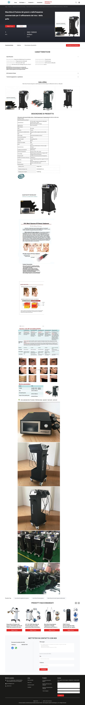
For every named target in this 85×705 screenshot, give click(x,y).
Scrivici (21, 26)
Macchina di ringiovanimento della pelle (47, 688)
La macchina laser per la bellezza (46, 681)
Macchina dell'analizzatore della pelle (47, 684)
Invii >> (60, 695)
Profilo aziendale (30, 680)
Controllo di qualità (31, 684)
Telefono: (42, 662)
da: (40, 656)
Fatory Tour (29, 682)
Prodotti (10, 6)
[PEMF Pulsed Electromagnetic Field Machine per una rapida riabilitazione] (71, 614)
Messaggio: (42, 641)
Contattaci (43, 669)
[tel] (19, 648)
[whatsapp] (16, 648)
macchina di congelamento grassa (22, 598)
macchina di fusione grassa (38, 598)
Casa (6, 6)
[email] (12, 648)
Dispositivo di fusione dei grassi (19, 6)
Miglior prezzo (10, 26)
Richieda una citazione (73, 45)
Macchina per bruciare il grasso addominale (56, 598)
